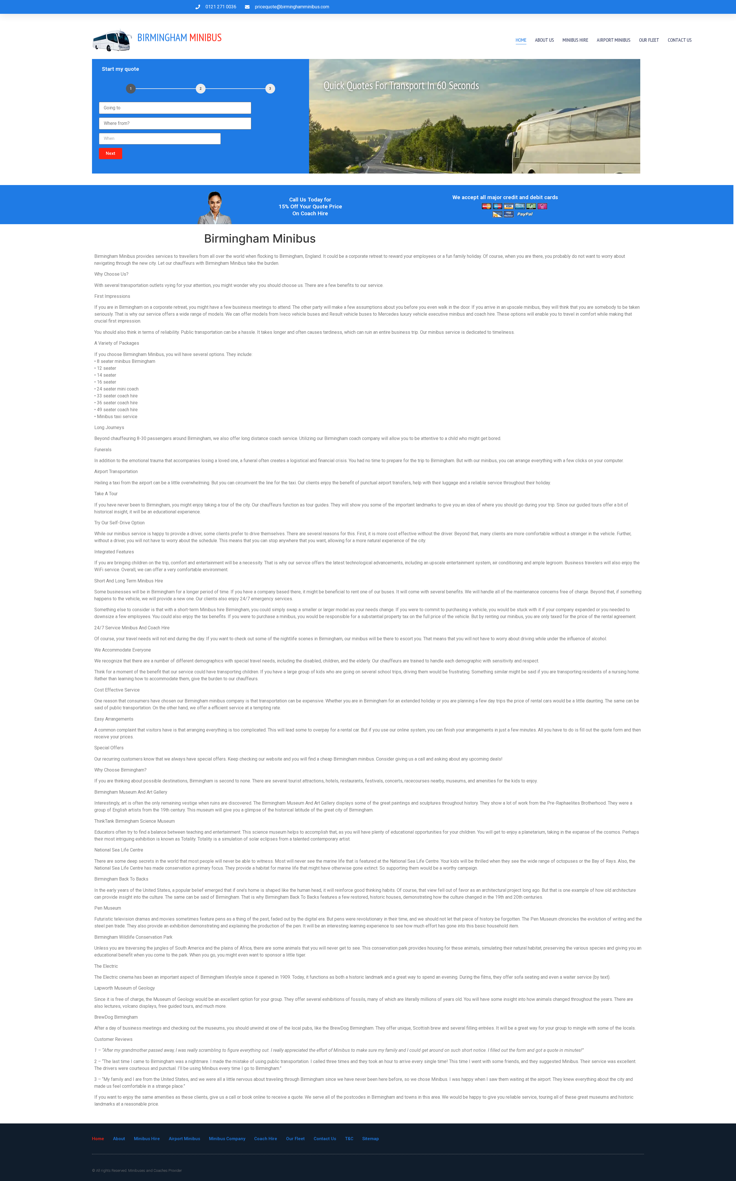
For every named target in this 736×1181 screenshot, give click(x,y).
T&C (349, 1138)
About (119, 1138)
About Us (544, 40)
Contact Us (680, 40)
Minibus (179, 37)
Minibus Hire (575, 40)
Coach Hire (265, 1138)
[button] (110, 153)
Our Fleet (649, 40)
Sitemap (370, 1138)
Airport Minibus (613, 40)
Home (521, 40)
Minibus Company (227, 1138)
